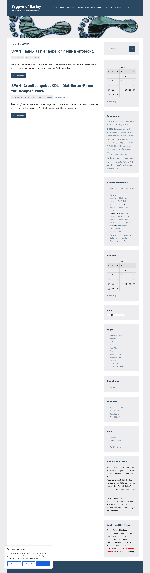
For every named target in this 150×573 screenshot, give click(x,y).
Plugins (112, 351)
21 (109, 90)
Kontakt (118, 7)
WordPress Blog (116, 363)
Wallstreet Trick (128, 162)
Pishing (120, 146)
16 (117, 85)
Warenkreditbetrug (113, 165)
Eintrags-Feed (115, 441)
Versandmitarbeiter (44, 97)
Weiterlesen (18, 75)
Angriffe (109, 124)
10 (121, 81)
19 (129, 85)
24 (122, 90)
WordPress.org (115, 447)
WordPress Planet (116, 366)
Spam (111, 153)
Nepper (29, 57)
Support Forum (115, 357)
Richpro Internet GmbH (114, 149)
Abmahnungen (117, 121)
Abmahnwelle (125, 121)
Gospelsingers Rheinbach (119, 408)
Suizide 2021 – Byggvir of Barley (122, 189)
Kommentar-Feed (116, 444)
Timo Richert (128, 154)
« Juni (109, 102)
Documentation (116, 335)
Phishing (114, 146)
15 (113, 85)
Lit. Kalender (96, 7)
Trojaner (111, 158)
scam (129, 149)
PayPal (109, 146)
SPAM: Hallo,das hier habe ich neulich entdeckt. (52, 51)
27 (134, 90)
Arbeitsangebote (19, 97)
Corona (121, 132)
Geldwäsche (124, 139)
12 (130, 81)
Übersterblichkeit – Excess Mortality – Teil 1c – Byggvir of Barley (121, 222)
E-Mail (130, 132)
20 (134, 85)
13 (134, 81)
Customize (14, 564)
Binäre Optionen (113, 132)
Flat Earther (131, 135)
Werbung (109, 168)
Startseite (53, 7)
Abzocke (131, 121)
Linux (131, 139)
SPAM (36, 57)
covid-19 (125, 132)
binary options (127, 129)
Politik (124, 146)
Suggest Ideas (115, 354)
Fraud (117, 139)
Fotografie (110, 139)
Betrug (111, 128)
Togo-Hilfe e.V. (115, 417)
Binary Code (118, 129)
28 (109, 94)
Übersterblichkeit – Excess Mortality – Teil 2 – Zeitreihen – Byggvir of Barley (121, 201)
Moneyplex (116, 143)
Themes (113, 360)
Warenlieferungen (126, 165)
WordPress (82, 7)
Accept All (43, 564)
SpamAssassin (119, 154)
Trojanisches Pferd (129, 158)
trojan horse (119, 158)
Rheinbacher (115, 414)
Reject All (29, 564)
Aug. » (115, 102)
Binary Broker (17, 57)
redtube (128, 146)
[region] (28, 557)
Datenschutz (132, 7)
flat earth (124, 135)
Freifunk (70, 7)
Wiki (62, 7)
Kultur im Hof (115, 342)
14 (109, 85)
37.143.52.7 (110, 121)
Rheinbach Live (116, 411)
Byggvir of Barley (26, 6)
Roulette (108, 7)
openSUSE (130, 142)
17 (121, 85)
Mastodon (113, 345)
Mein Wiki (113, 348)
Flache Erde (118, 135)
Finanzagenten (111, 135)
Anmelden (114, 438)
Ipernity (113, 339)
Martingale (110, 142)
